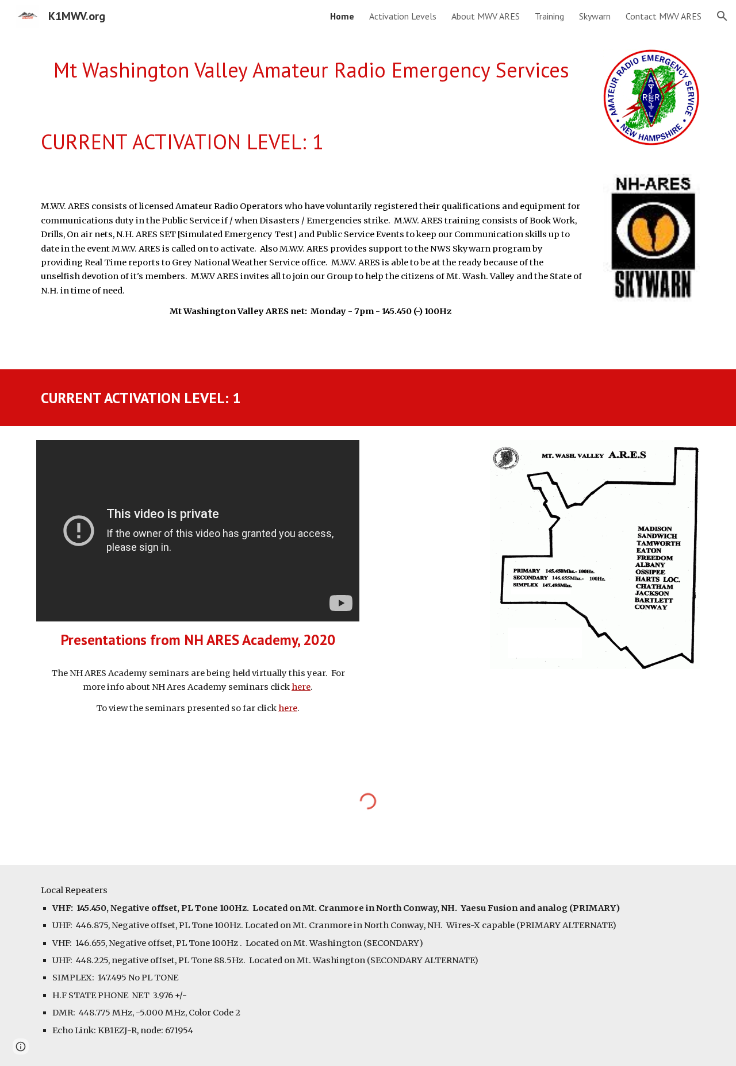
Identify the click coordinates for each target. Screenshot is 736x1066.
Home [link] (342, 16)
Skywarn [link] (595, 16)
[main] (311, 70)
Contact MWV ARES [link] (664, 16)
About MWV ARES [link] (485, 16)
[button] (722, 16)
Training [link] (549, 16)
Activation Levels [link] (402, 16)
